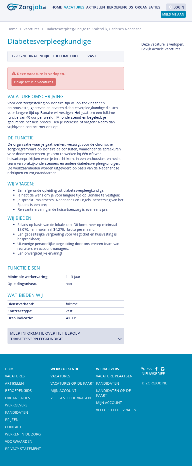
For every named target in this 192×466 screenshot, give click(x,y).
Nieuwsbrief (153, 373)
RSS (148, 368)
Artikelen (95, 7)
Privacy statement (23, 448)
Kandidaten (16, 412)
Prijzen (11, 419)
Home (57, 7)
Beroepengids (120, 7)
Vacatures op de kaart (72, 383)
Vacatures (74, 7)
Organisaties (147, 7)
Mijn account (63, 390)
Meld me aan (173, 14)
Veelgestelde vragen (70, 397)
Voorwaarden (18, 441)
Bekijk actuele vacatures (33, 82)
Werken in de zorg (23, 434)
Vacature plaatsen (114, 376)
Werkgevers (16, 405)
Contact (13, 426)
